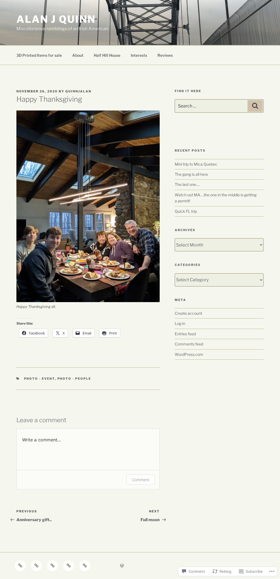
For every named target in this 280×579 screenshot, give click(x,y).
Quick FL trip (186, 211)
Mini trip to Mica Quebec (196, 164)
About (77, 55)
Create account (188, 313)
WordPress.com (189, 354)
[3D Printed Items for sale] (20, 565)
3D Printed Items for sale (39, 55)
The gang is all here (191, 174)
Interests (139, 55)
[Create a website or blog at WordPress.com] (122, 565)
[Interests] (68, 565)
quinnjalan (78, 91)
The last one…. (187, 184)
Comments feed (189, 344)
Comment (140, 479)
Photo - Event (39, 379)
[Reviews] (84, 565)
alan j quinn (56, 19)
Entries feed (185, 333)
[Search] (255, 106)
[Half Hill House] (52, 565)
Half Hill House (107, 55)
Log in (180, 323)
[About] (36, 565)
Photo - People (74, 379)
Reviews (165, 55)
